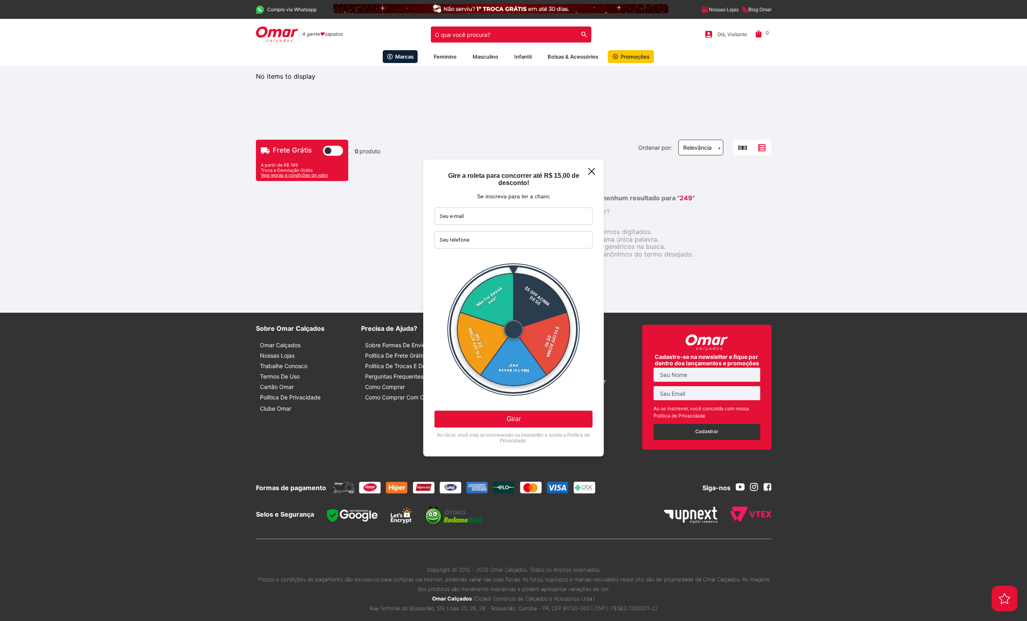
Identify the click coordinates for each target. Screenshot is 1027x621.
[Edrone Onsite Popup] (513, 310)
